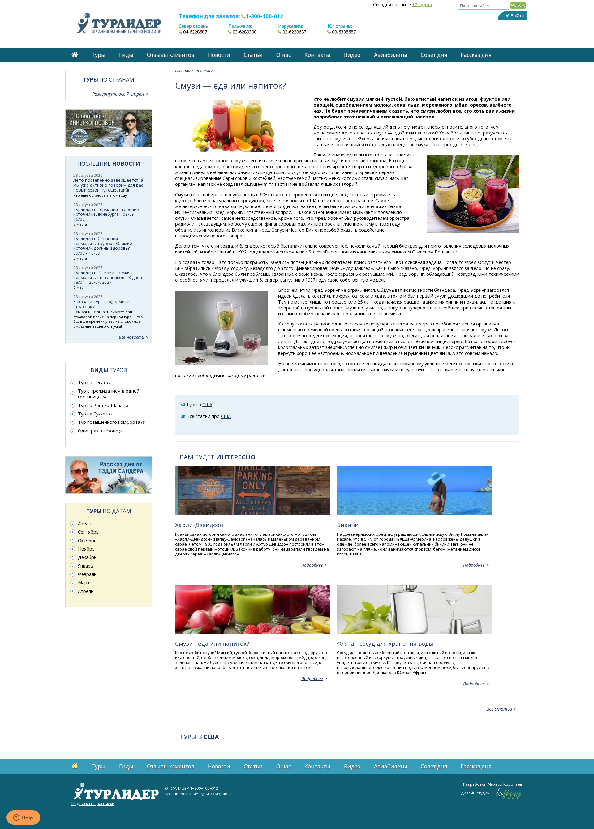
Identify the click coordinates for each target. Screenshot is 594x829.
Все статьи (499, 709)
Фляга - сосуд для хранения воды (385, 643)
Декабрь (87, 557)
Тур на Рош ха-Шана (103, 405)
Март (84, 582)
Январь (85, 566)
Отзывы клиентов (170, 54)
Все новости (131, 337)
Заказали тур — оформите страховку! (101, 304)
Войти (516, 16)
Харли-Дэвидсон (199, 525)
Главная (182, 71)
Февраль (87, 574)
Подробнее (312, 565)
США (207, 404)
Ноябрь (86, 549)
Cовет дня (434, 54)
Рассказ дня (476, 54)
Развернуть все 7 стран (118, 94)
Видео (352, 54)
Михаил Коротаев (505, 784)
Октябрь (87, 540)
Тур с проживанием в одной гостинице (109, 394)
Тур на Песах (94, 382)
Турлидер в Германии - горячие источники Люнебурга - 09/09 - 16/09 (106, 214)
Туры (98, 54)
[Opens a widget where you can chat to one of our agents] (23, 818)
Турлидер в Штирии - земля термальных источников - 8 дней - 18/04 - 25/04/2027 (109, 277)
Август (85, 523)
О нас (283, 54)
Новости (219, 54)
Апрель (85, 591)
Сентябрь (88, 532)
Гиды (126, 54)
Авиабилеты (390, 54)
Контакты (317, 54)
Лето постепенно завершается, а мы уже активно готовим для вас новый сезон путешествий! (108, 185)
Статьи (253, 54)
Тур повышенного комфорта (111, 422)
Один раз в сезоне (100, 431)
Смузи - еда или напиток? (212, 643)
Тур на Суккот (95, 414)
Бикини (348, 525)
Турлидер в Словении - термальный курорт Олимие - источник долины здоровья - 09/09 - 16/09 (104, 246)
